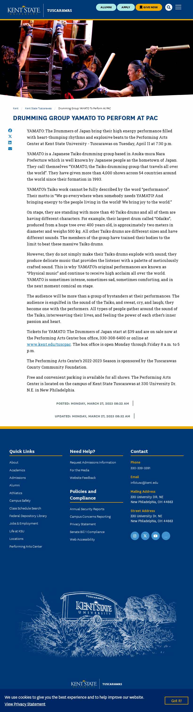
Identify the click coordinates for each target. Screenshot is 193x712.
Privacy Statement (83, 523)
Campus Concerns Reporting (90, 516)
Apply (125, 6)
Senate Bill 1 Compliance (87, 531)
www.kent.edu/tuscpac (49, 344)
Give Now (150, 6)
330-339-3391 (140, 467)
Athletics (15, 492)
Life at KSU (16, 530)
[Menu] (178, 7)
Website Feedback (83, 477)
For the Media (79, 469)
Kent (15, 108)
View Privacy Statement (25, 704)
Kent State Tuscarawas (38, 108)
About (13, 462)
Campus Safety (20, 500)
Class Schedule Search (25, 508)
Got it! (176, 700)
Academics (17, 469)
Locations (16, 538)
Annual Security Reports (87, 508)
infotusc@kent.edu (144, 482)
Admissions (17, 477)
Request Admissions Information (93, 462)
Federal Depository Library (28, 515)
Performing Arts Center (25, 546)
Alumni (106, 6)
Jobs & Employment (23, 523)
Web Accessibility (82, 539)
